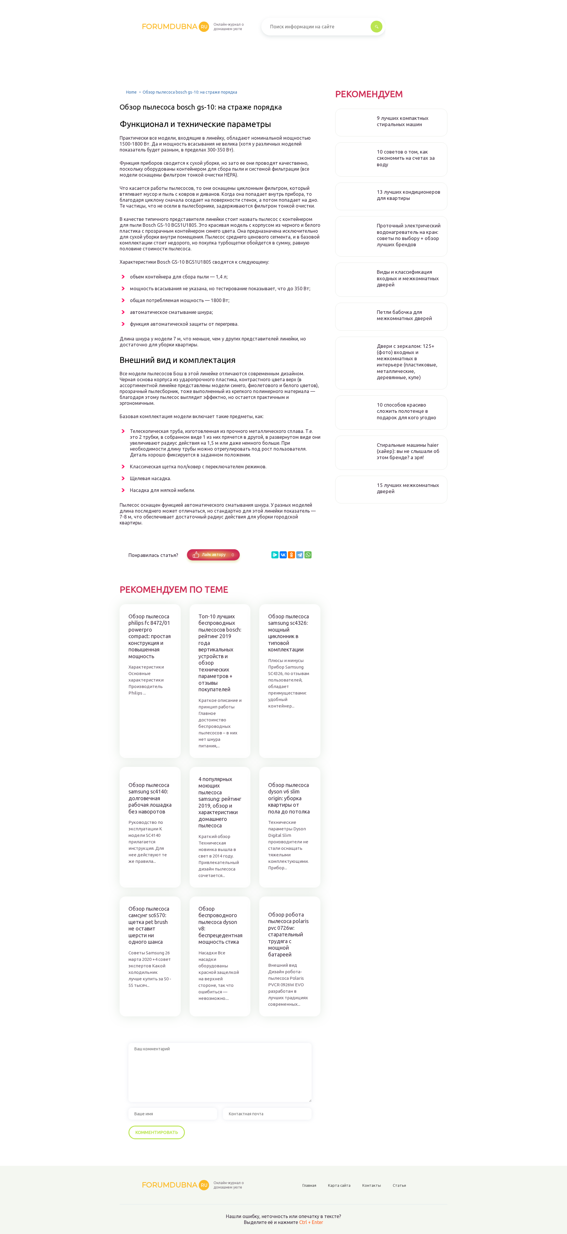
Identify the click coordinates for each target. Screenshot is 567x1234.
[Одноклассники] (291, 554)
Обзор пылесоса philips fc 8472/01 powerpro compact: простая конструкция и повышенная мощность (149, 636)
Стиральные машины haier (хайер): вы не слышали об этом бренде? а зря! (408, 451)
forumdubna (174, 26)
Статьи (399, 1185)
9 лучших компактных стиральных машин (402, 121)
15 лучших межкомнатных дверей (408, 488)
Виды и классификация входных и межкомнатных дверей (408, 278)
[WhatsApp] (308, 554)
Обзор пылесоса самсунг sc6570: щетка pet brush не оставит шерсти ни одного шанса (148, 925)
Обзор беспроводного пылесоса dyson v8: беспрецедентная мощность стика (220, 925)
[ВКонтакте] (283, 554)
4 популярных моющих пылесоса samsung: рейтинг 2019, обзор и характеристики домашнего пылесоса (219, 802)
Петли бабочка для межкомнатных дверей (404, 315)
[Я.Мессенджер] (274, 554)
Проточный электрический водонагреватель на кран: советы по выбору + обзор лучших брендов (409, 235)
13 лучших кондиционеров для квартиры (408, 195)
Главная (309, 1185)
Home (131, 92)
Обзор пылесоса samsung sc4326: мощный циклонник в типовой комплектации (288, 633)
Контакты (371, 1185)
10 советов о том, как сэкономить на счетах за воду (406, 158)
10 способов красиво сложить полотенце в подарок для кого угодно (406, 411)
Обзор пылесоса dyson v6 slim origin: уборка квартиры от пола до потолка (289, 798)
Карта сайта (339, 1185)
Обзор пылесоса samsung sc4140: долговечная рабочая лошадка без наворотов (150, 798)
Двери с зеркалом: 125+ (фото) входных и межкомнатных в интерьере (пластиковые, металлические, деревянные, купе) (407, 361)
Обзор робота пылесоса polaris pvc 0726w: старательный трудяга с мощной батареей (288, 934)
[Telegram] (299, 554)
